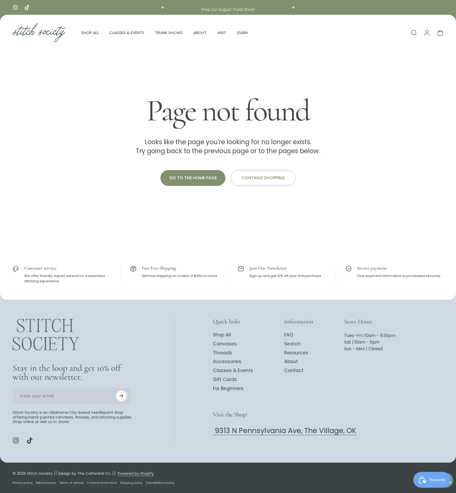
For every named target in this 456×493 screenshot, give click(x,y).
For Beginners (228, 389)
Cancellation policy (160, 482)
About (291, 362)
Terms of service (71, 482)
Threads (222, 353)
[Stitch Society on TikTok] (29, 440)
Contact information (102, 482)
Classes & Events (233, 371)
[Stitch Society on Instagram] (16, 440)
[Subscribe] (121, 396)
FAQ (288, 335)
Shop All (222, 335)
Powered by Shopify (136, 473)
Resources (296, 353)
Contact (293, 371)
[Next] (293, 7)
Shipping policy (131, 482)
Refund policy (46, 482)
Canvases (225, 344)
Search (292, 344)
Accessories (227, 362)
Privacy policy (23, 482)
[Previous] (163, 7)
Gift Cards (225, 380)
